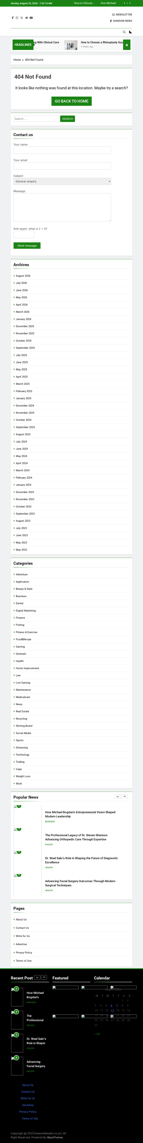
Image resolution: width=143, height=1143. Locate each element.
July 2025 (21, 355)
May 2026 (21, 297)
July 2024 (21, 441)
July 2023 (21, 528)
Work (19, 783)
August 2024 (23, 434)
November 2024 (25, 412)
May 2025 (21, 369)
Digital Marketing (26, 610)
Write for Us (23, 936)
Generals (21, 653)
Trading (20, 761)
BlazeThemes (55, 1137)
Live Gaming (23, 682)
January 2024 (23, 484)
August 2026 (23, 275)
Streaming (22, 747)
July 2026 (21, 283)
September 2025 (25, 347)
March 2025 (22, 383)
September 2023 (25, 513)
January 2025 (23, 398)
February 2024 (24, 477)
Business (21, 596)
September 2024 (25, 427)
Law (18, 675)
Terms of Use (24, 960)
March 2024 (22, 470)
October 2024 (23, 419)
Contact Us (22, 927)
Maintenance (23, 689)
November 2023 (25, 499)
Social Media (23, 733)
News (19, 704)
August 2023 (23, 520)
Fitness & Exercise (26, 632)
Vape (19, 769)
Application (22, 581)
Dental (19, 603)
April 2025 (22, 376)
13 (112, 1010)
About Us (21, 919)
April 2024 (22, 463)
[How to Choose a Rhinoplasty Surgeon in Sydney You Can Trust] (63, 46)
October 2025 (23, 340)
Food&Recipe (23, 639)
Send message (27, 245)
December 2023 (25, 492)
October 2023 (23, 506)
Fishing (20, 624)
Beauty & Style (24, 588)
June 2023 (22, 535)
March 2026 (22, 311)
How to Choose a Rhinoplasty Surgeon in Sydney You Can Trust (84, 2)
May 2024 (21, 456)
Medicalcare (23, 697)
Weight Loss (23, 776)
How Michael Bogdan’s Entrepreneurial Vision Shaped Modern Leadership (107, 2)
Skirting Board (24, 725)
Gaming (20, 646)
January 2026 (23, 319)
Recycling (21, 718)
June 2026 (22, 290)
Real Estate (22, 711)
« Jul (97, 1034)
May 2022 (21, 549)
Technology (22, 754)
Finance (20, 617)
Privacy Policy (24, 952)
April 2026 (22, 304)
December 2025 (25, 326)
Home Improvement (27, 668)
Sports (20, 740)
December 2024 (25, 405)
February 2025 (24, 391)
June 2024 (22, 448)
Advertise (21, 944)
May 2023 (21, 542)
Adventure (22, 574)
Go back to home (71, 101)
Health (20, 661)
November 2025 (25, 333)
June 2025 (22, 362)
